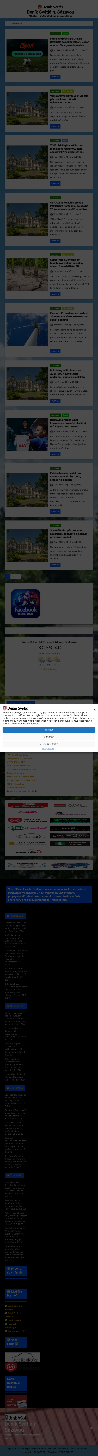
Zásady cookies (48, 749)
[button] (93, 708)
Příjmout (49, 730)
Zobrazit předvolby (49, 744)
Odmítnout (49, 737)
